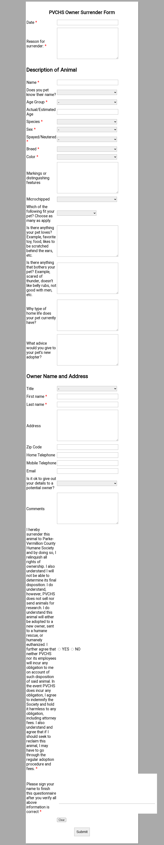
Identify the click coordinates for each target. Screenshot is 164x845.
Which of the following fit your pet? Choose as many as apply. (40, 214)
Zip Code (34, 447)
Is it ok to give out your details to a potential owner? (41, 483)
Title (30, 388)
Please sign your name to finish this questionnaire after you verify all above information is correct (41, 798)
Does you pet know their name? (41, 92)
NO (77, 649)
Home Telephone (40, 455)
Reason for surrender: (36, 43)
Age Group (36, 102)
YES (65, 649)
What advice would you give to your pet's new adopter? (41, 350)
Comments (35, 509)
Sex (31, 129)
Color (32, 157)
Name (32, 82)
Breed (32, 149)
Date (31, 22)
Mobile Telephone (41, 463)
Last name (36, 404)
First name (36, 396)
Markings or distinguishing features (37, 178)
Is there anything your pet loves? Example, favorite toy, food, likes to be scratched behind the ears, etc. (41, 241)
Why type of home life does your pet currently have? (41, 315)
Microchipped (38, 199)
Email (31, 471)
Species (34, 121)
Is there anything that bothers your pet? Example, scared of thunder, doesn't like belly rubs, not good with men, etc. (41, 278)
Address (33, 426)
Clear (62, 819)
